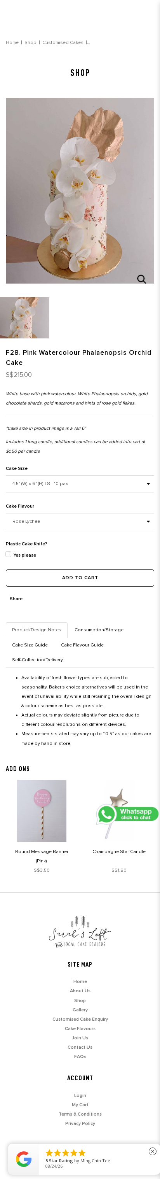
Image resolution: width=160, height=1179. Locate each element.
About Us (80, 990)
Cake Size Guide (30, 645)
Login (80, 1095)
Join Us (80, 1038)
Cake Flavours (80, 1028)
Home (12, 43)
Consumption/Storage (99, 630)
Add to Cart (80, 577)
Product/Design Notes (36, 630)
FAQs (80, 1056)
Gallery (80, 1010)
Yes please (25, 555)
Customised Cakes (62, 43)
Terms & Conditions (80, 1114)
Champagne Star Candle (119, 852)
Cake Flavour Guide (82, 645)
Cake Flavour (20, 506)
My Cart (80, 1104)
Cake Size (17, 468)
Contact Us (80, 1047)
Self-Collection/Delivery (37, 660)
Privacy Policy (80, 1123)
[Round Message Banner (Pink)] (42, 811)
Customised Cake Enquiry (80, 1019)
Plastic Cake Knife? (26, 544)
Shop (30, 43)
